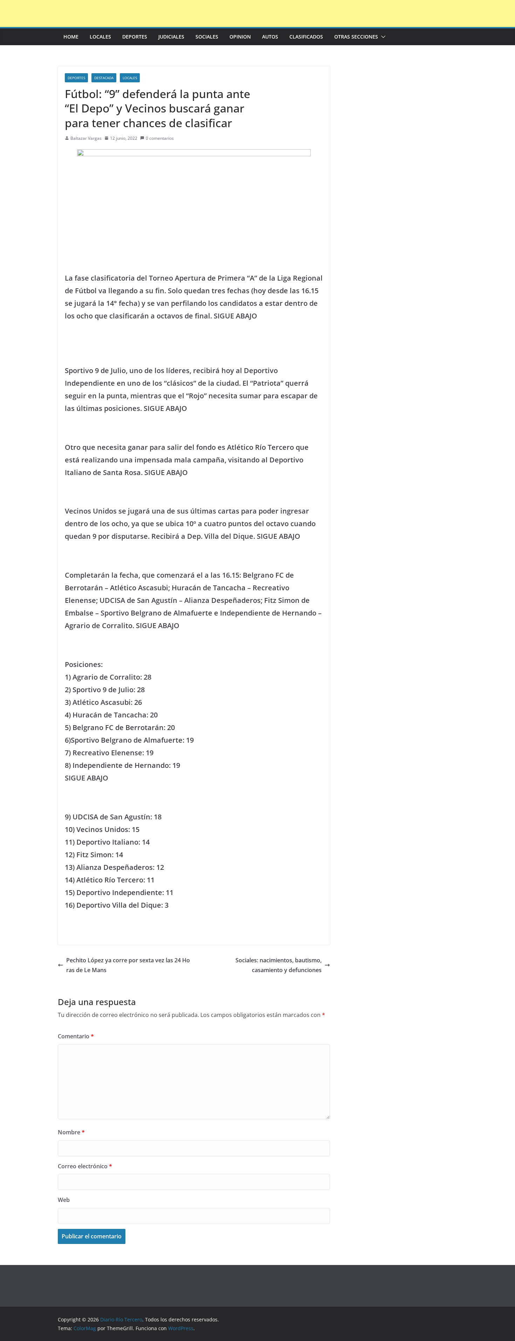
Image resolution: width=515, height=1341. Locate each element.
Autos (270, 36)
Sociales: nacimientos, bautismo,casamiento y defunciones (278, 965)
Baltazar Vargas (86, 138)
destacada (104, 77)
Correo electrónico (85, 1166)
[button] (382, 37)
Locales (100, 36)
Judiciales (171, 36)
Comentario (76, 1036)
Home (70, 36)
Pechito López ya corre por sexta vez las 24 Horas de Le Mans (128, 965)
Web (64, 1200)
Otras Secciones (356, 36)
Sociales (206, 36)
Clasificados (306, 36)
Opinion (240, 36)
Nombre (71, 1132)
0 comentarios (160, 138)
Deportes (134, 36)
